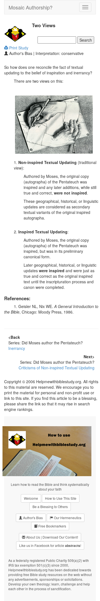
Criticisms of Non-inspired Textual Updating (56, 367)
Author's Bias (32, 517)
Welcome (31, 498)
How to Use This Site (60, 498)
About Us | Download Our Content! (51, 537)
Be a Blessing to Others (50, 506)
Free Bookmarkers (52, 526)
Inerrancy (16, 348)
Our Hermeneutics (67, 517)
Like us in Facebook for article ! (50, 545)
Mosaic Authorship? (30, 7)
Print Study (18, 47)
